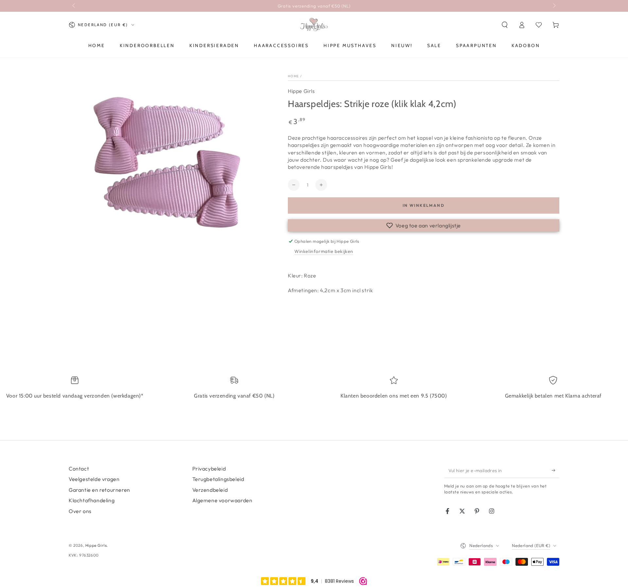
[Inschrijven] (555, 470)
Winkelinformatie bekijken (323, 251)
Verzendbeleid (210, 490)
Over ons (80, 511)
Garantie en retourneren (99, 490)
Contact (79, 468)
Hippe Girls (301, 91)
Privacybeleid (209, 468)
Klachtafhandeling (91, 500)
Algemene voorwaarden (222, 500)
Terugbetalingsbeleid (218, 479)
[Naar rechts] (553, 6)
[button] (504, 25)
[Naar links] (74, 6)
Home (293, 76)
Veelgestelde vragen (94, 479)
